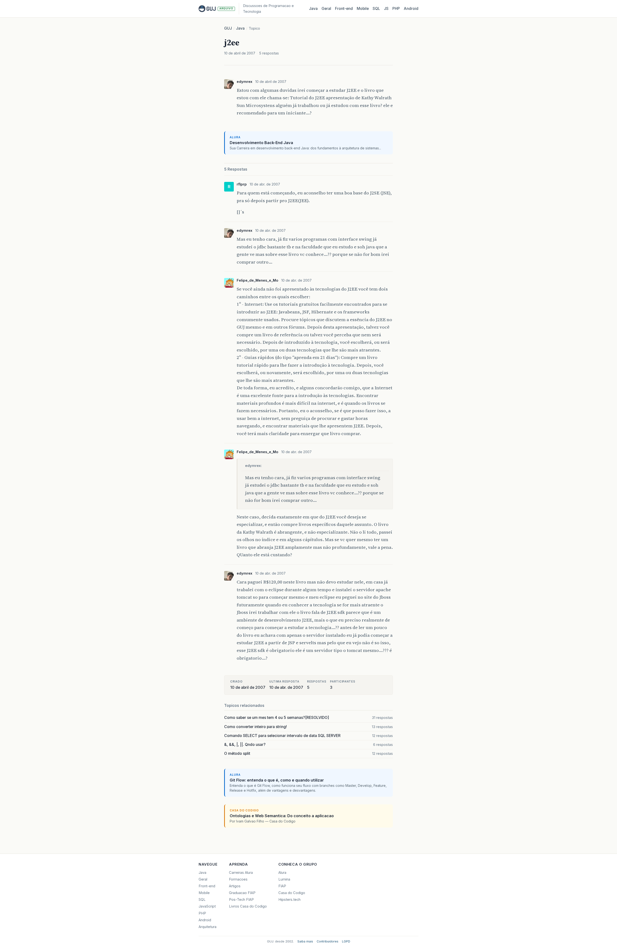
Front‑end (344, 8)
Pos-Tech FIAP (241, 899)
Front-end (207, 886)
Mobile (363, 8)
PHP (396, 8)
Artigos (235, 886)
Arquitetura (207, 927)
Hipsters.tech (289, 899)
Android (411, 8)
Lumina (284, 879)
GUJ (228, 28)
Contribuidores (327, 941)
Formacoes (238, 879)
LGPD (346, 941)
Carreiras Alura (241, 872)
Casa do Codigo (291, 893)
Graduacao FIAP (242, 893)
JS (386, 8)
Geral (326, 8)
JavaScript (207, 906)
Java (313, 8)
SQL (376, 8)
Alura (282, 872)
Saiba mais (305, 941)
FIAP (282, 886)
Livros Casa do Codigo (248, 906)
